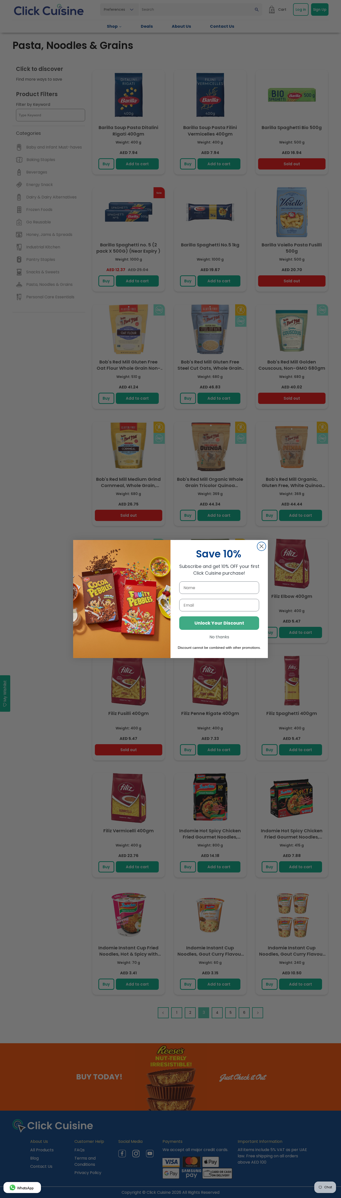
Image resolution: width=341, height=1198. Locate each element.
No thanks (219, 637)
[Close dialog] (261, 546)
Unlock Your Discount (219, 623)
